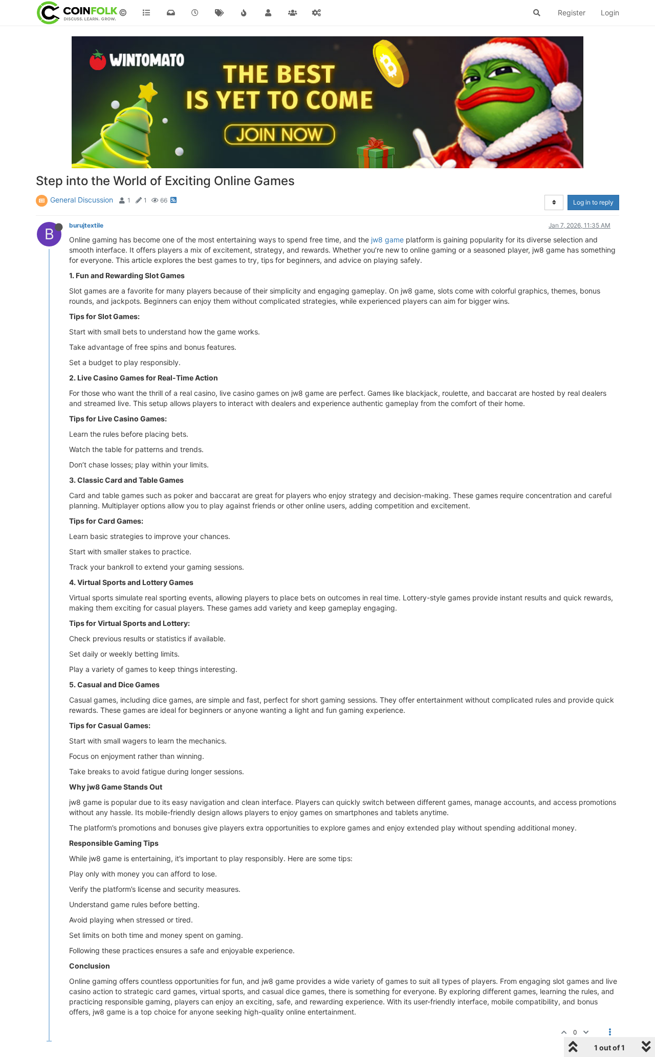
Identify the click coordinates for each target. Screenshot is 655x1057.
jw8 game (387, 239)
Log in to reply (593, 202)
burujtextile (86, 225)
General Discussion (81, 199)
